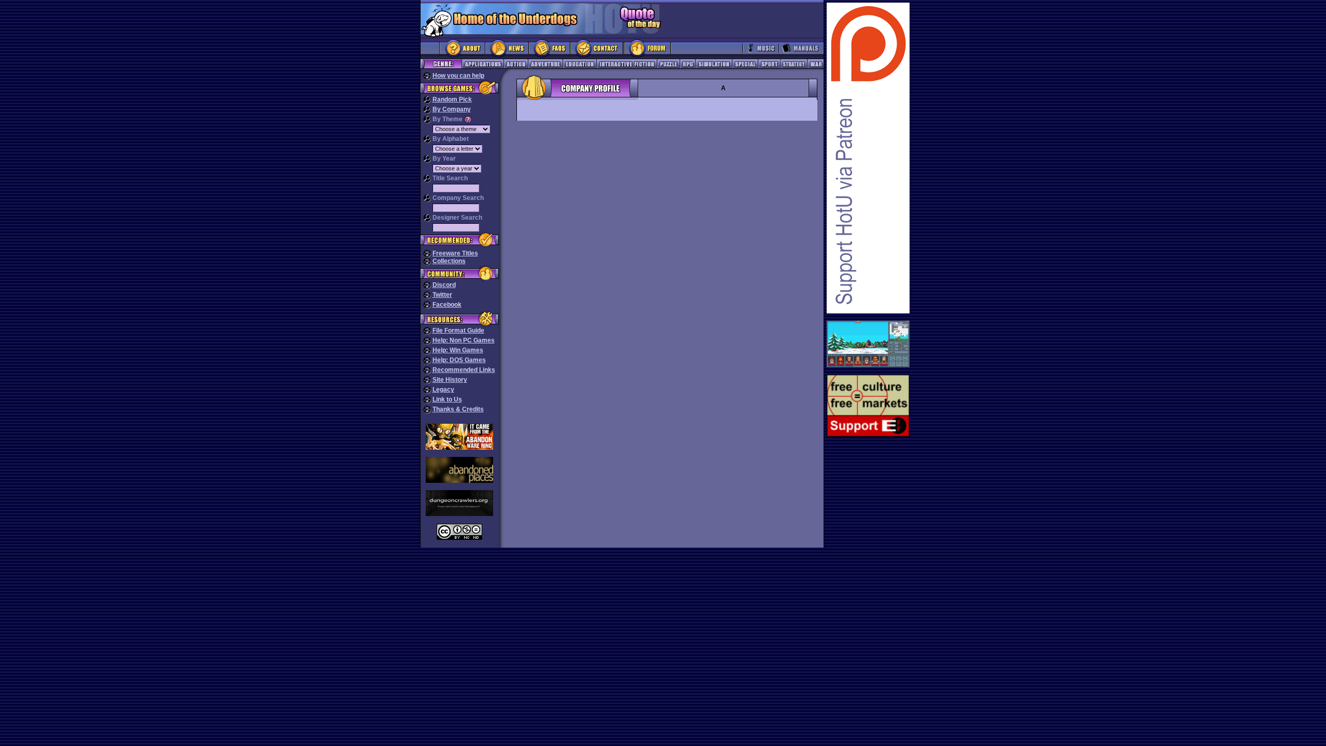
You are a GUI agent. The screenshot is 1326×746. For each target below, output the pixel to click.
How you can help (458, 75)
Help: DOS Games (459, 360)
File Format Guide (458, 330)
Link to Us (447, 399)
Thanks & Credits (458, 409)
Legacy (443, 389)
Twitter (442, 294)
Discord (444, 285)
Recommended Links (464, 370)
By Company (452, 109)
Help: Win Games (458, 350)
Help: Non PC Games (464, 340)
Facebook (447, 304)
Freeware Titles (455, 253)
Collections (449, 261)
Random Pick (452, 99)
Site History (450, 379)
